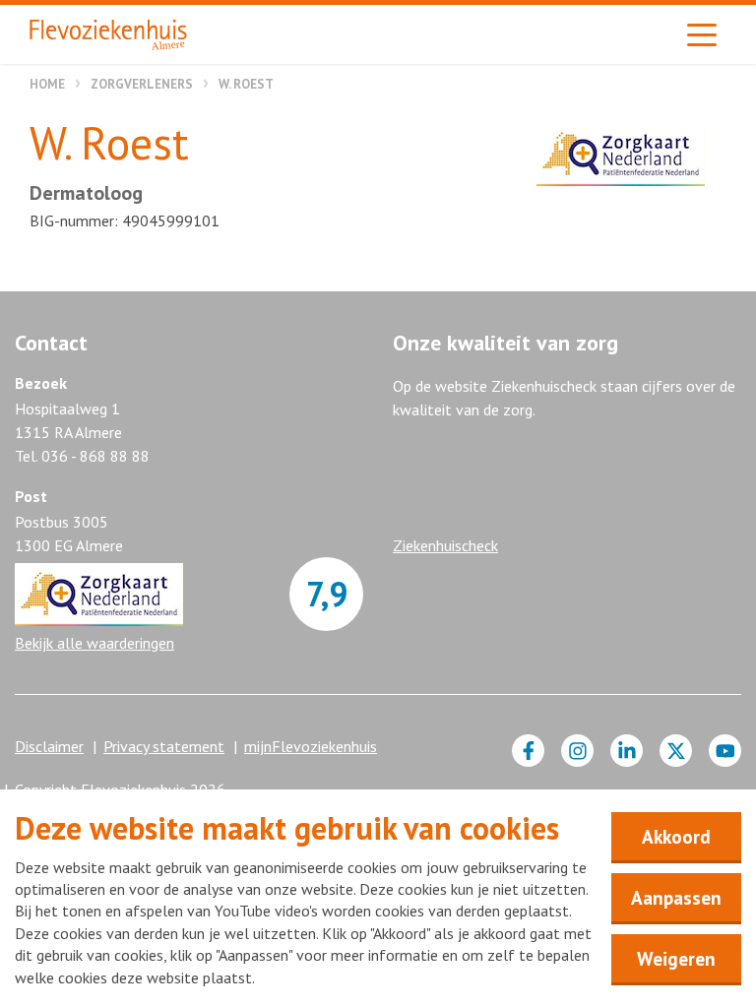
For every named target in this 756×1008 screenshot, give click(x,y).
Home (47, 84)
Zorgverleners (142, 84)
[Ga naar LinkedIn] (626, 750)
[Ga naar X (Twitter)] (676, 750)
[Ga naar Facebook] (528, 750)
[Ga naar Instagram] (577, 750)
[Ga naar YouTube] (725, 750)
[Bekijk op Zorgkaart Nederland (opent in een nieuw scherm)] (620, 154)
